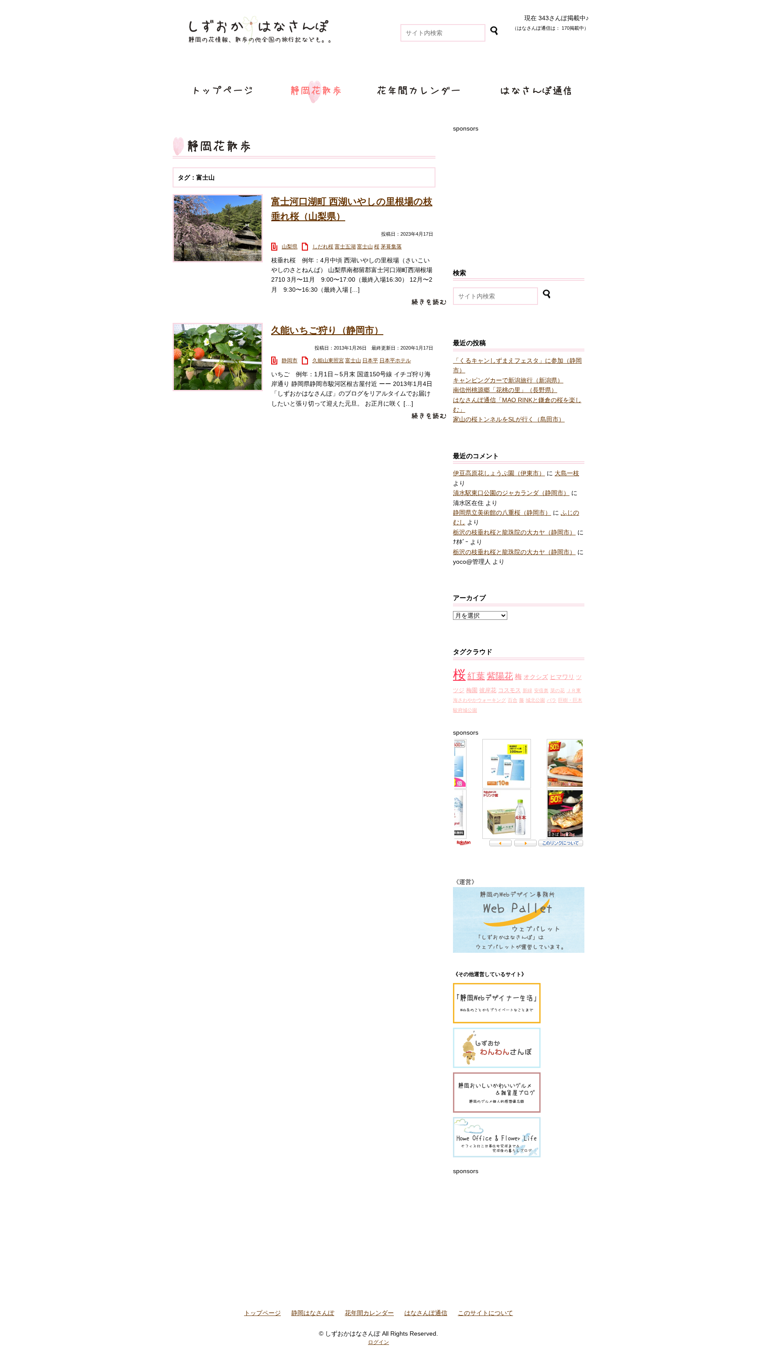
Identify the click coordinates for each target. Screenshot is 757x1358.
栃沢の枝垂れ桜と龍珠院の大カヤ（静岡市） (514, 532)
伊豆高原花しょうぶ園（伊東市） (499, 473)
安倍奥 (541, 690)
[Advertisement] (518, 188)
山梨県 (289, 247)
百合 (512, 700)
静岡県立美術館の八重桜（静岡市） (502, 512)
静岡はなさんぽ (315, 91)
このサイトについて (485, 1312)
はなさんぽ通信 (537, 91)
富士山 (365, 247)
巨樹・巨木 (570, 700)
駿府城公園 (465, 710)
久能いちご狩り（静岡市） (327, 330)
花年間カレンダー (418, 91)
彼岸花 (487, 690)
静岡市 (289, 360)
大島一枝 (567, 473)
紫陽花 (500, 676)
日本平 (370, 360)
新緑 (527, 690)
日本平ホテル (395, 360)
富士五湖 (345, 247)
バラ (551, 700)
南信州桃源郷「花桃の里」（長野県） (505, 389)
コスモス (509, 690)
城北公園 (535, 700)
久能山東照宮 (328, 360)
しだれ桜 (322, 247)
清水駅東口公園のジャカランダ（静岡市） (511, 492)
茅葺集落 (391, 247)
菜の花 (557, 690)
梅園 (472, 690)
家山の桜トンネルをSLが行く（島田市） (509, 419)
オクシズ (536, 676)
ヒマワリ (562, 676)
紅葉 (476, 676)
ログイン (378, 1342)
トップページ (223, 91)
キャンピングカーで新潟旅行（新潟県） (508, 380)
